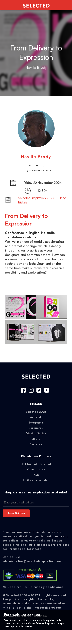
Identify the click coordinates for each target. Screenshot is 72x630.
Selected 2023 (36, 411)
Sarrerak (36, 444)
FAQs (36, 474)
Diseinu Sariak (36, 433)
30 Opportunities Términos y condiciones (33, 587)
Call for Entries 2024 (36, 464)
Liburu (36, 438)
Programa (36, 422)
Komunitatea (36, 469)
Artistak (36, 417)
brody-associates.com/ (36, 170)
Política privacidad (36, 480)
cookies (28, 626)
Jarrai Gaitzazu (16, 513)
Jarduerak (36, 428)
